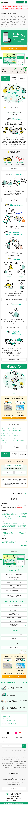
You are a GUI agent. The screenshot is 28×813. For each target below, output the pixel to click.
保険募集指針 (22, 757)
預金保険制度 (16, 757)
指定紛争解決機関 (17, 761)
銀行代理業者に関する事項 (8, 767)
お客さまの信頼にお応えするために (9, 765)
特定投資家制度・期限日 (8, 757)
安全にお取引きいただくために (7, 761)
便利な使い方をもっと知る (14, 601)
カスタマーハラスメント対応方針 (20, 767)
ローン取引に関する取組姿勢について (19, 763)
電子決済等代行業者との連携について (8, 759)
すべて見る (24, 545)
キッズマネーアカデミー (20, 759)
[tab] (5, 78)
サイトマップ (5, 750)
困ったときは (14, 630)
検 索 (24, 745)
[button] (23, 3)
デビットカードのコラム (9, 682)
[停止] (23, 64)
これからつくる (14, 570)
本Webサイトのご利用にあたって (15, 750)
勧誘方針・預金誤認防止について (16, 752)
